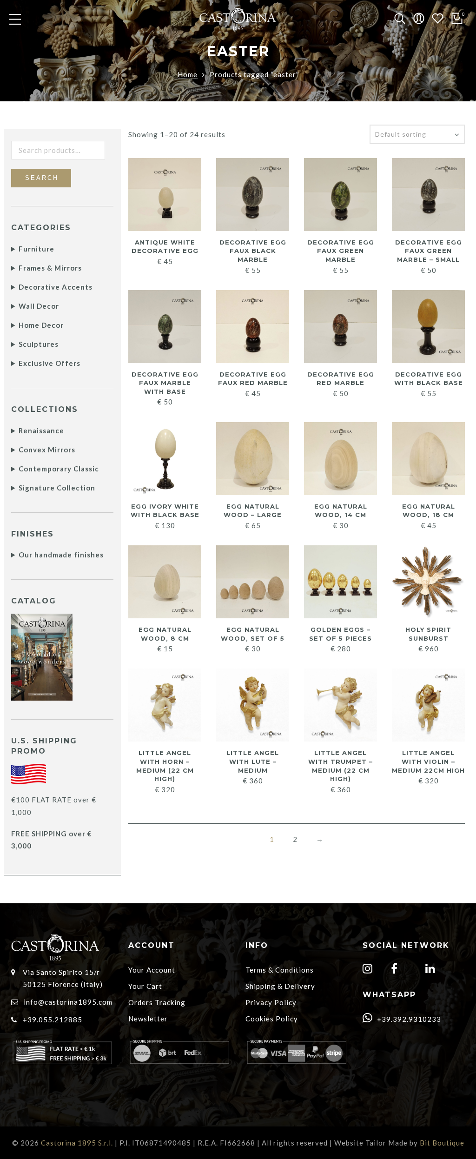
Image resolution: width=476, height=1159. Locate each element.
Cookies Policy (271, 1018)
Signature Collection (57, 487)
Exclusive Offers (49, 363)
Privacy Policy (271, 1002)
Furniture (36, 249)
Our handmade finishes (61, 554)
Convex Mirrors (47, 449)
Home (188, 74)
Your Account (151, 970)
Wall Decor (39, 306)
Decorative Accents (56, 287)
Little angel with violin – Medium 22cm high (428, 761)
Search (42, 177)
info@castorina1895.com (68, 1002)
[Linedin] (431, 970)
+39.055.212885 (52, 1019)
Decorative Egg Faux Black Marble (252, 250)
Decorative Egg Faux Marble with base (165, 383)
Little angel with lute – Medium (252, 761)
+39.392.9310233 (408, 1019)
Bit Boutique (442, 1143)
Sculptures (39, 344)
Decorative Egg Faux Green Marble (340, 250)
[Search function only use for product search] (400, 18)
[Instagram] (369, 970)
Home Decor (41, 325)
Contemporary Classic (59, 468)
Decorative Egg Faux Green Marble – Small (428, 250)
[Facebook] (396, 970)
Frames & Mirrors (50, 268)
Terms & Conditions (279, 970)
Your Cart (145, 986)
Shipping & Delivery (280, 986)
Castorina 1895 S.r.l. (77, 1143)
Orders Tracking (156, 1002)
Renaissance (41, 430)
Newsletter (148, 1018)
